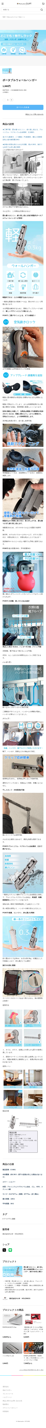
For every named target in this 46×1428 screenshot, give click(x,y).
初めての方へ (7, 1390)
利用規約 (6, 1411)
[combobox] (22, 9)
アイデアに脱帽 (9, 1219)
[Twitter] (4, 1250)
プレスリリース (8, 1394)
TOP (4, 17)
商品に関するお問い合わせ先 (12, 1401)
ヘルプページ (7, 1397)
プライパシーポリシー (10, 1408)
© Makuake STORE (23, 1421)
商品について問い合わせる (34, 114)
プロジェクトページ (12, 17)
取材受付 (6, 1404)
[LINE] (10, 1250)
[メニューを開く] (2, 3)
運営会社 (6, 1386)
